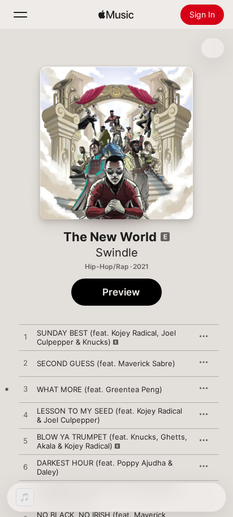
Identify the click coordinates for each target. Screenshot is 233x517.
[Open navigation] (20, 14)
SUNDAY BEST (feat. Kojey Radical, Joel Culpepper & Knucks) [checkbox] (106, 337)
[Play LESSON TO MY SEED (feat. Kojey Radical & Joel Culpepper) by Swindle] (25, 415)
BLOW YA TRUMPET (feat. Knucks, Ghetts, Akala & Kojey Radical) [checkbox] (112, 441)
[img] (115, 15)
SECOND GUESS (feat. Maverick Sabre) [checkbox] (106, 363)
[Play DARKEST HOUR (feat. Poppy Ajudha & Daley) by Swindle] (25, 467)
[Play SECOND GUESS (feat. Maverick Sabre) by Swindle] (25, 363)
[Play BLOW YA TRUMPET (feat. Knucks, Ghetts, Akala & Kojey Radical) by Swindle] (25, 441)
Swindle (117, 252)
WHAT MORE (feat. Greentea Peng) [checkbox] (99, 389)
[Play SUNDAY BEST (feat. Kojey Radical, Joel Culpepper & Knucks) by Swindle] (25, 337)
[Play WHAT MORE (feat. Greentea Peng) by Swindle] (25, 389)
